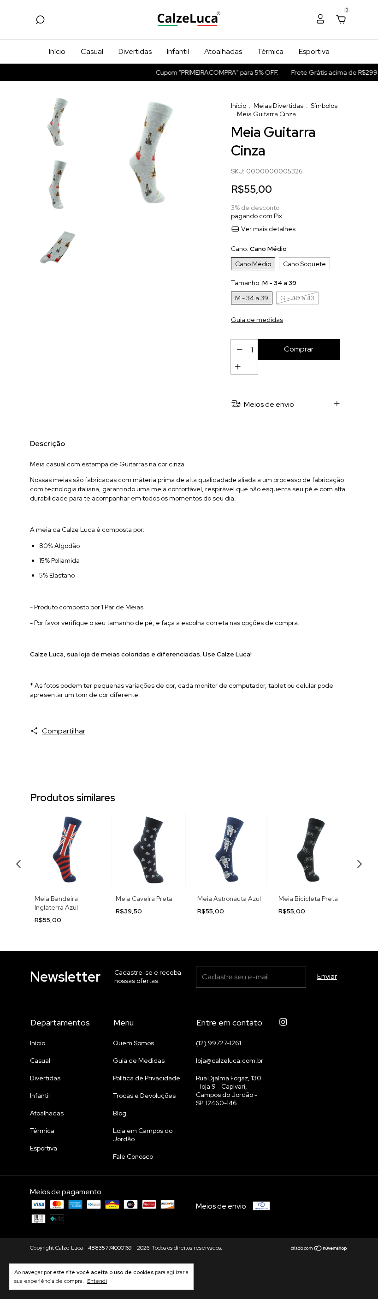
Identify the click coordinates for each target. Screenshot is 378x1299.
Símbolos (324, 105)
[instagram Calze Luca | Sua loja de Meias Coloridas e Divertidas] (283, 1022)
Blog (119, 1113)
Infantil (178, 51)
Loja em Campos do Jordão (142, 1134)
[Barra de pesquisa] (40, 20)
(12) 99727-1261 (218, 1043)
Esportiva (314, 51)
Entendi (97, 1281)
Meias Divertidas (278, 105)
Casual (92, 51)
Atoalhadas (223, 51)
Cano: (259, 248)
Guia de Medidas (139, 1060)
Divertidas (135, 51)
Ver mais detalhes (267, 229)
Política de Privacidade (146, 1078)
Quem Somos (133, 1043)
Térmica (270, 51)
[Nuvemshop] (319, 1249)
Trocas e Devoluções (144, 1095)
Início (57, 51)
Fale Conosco (133, 1156)
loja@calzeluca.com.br (229, 1060)
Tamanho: (263, 283)
